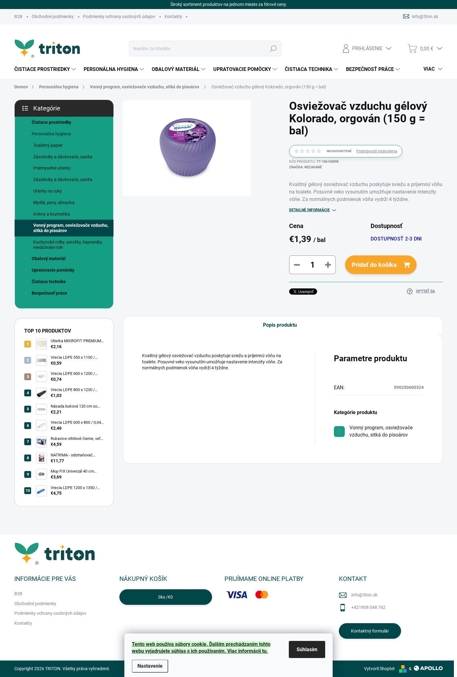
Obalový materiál (49, 258)
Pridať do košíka (374, 264)
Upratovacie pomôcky (53, 270)
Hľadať (273, 48)
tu (264, 651)
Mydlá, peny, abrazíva (54, 202)
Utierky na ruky (47, 191)
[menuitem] (45, 69)
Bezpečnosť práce (49, 293)
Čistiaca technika (49, 281)
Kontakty (173, 16)
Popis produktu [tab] (280, 325)
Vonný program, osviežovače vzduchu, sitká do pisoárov (70, 228)
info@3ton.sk (364, 594)
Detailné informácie (309, 210)
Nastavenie (150, 666)
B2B (18, 16)
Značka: (305, 167)
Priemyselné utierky (52, 168)
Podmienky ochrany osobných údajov (119, 16)
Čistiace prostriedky (51, 122)
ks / (165, 597)
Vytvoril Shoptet (379, 668)
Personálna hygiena (51, 133)
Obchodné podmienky (53, 16)
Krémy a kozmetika (51, 214)
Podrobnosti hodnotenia (376, 151)
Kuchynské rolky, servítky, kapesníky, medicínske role (68, 245)
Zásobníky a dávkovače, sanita (62, 156)
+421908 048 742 (368, 607)
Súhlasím (307, 649)
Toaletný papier (48, 145)
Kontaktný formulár (370, 630)
